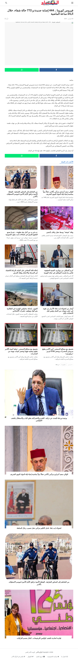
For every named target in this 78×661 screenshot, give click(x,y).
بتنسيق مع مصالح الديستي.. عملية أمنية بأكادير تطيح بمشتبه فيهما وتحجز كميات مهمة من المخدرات (21, 351)
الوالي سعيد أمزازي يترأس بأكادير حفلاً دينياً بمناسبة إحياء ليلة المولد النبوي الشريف (58, 192)
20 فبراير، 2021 (68, 18)
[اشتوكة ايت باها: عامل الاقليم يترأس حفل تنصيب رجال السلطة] (39, 504)
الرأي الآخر (39, 652)
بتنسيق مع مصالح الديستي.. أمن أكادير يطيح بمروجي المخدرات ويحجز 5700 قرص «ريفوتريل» (57, 351)
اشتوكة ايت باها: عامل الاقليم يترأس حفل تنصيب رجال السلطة (39, 528)
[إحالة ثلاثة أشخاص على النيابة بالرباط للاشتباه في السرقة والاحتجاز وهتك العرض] (21, 256)
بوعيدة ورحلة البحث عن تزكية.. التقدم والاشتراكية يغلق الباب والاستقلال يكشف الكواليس (39, 419)
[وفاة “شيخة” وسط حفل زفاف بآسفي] (56, 218)
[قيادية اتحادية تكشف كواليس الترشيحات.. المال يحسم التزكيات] (39, 614)
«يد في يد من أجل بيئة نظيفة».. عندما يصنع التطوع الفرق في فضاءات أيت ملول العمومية (22, 233)
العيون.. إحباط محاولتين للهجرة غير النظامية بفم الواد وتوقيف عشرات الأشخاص (22, 309)
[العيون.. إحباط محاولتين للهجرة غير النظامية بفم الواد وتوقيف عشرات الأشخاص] (21, 294)
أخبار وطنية (39, 414)
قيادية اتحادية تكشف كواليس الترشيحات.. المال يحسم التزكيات (39, 638)
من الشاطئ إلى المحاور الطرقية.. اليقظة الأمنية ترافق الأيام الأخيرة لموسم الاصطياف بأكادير (22, 194)
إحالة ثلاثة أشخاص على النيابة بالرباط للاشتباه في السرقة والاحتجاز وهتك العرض (22, 271)
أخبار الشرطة (39, 577)
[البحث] (6, 2)
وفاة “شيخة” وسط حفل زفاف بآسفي (59, 232)
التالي (64, 364)
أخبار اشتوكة (39, 524)
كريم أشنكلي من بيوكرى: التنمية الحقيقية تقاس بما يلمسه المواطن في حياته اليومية (58, 271)
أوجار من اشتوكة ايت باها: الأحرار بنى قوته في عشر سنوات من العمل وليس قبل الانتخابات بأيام (58, 310)
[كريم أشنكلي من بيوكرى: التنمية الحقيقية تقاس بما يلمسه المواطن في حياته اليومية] (56, 256)
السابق (69, 364)
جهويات (39, 470)
